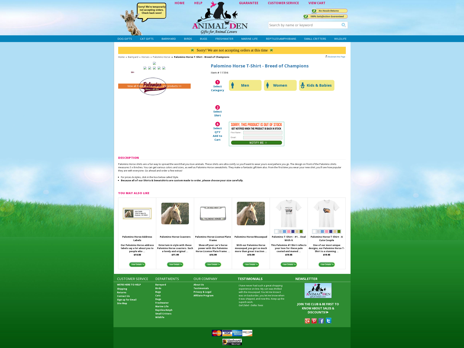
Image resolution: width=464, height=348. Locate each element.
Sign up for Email (126, 299)
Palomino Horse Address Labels (137, 238)
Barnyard (168, 38)
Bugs (203, 38)
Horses (146, 57)
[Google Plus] (307, 322)
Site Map (122, 303)
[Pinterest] (314, 322)
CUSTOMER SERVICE (283, 3)
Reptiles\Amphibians (281, 38)
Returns (121, 292)
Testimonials (201, 288)
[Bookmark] (335, 57)
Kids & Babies (319, 85)
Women (280, 85)
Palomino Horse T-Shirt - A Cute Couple (327, 238)
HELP (198, 3)
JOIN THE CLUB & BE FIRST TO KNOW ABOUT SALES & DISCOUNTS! (318, 308)
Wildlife (340, 38)
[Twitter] (328, 322)
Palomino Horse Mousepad (251, 236)
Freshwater (224, 38)
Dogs (158, 299)
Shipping (122, 288)
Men (245, 85)
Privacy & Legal (202, 291)
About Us (199, 284)
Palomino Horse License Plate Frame (213, 238)
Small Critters (315, 38)
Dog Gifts (124, 38)
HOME (180, 3)
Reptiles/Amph (163, 310)
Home (121, 57)
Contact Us (123, 296)
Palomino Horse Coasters (175, 236)
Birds (188, 38)
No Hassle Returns (329, 10)
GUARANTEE (248, 3)
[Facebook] (321, 322)
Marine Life (249, 38)
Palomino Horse (161, 57)
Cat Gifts (147, 38)
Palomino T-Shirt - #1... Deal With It (289, 238)
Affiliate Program (204, 295)
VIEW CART (316, 3)
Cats (158, 295)
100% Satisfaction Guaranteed (327, 16)
